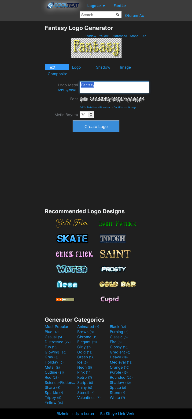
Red (52, 377)
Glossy (119, 347)
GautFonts (120, 107)
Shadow (90, 36)
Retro (84, 377)
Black (118, 326)
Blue (52, 331)
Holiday (54, 362)
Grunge (132, 107)
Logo (76, 67)
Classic (119, 336)
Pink (84, 372)
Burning (119, 331)
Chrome (87, 336)
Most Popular (56, 326)
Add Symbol (67, 90)
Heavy (119, 357)
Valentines (89, 397)
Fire (116, 341)
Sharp (52, 387)
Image (125, 67)
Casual (53, 336)
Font (74, 98)
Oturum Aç (134, 15)
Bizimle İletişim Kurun (75, 413)
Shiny (84, 387)
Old (143, 36)
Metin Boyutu (66, 114)
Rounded (121, 377)
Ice (82, 362)
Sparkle (54, 392)
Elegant (87, 341)
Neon (84, 367)
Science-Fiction (60, 382)
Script (85, 382)
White (117, 397)
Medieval (121, 362)
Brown (85, 331)
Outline (54, 372)
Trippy (53, 397)
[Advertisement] (22, 94)
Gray (52, 357)
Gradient (120, 352)
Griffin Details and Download (95, 107)
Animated (88, 326)
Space (118, 387)
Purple (119, 372)
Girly (84, 347)
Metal (52, 367)
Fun (51, 347)
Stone (134, 36)
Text (51, 67)
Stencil (86, 392)
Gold (84, 352)
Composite (57, 73)
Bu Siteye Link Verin (117, 413)
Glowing (55, 352)
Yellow (104, 36)
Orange (119, 367)
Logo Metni (68, 87)
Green (86, 357)
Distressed (119, 36)
